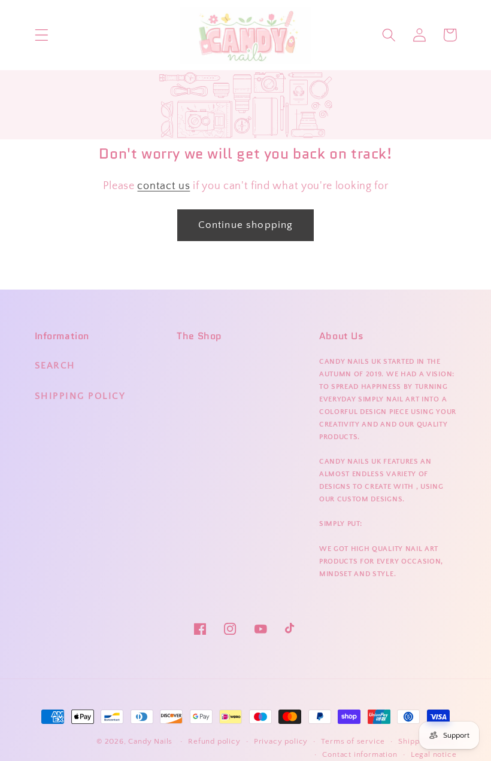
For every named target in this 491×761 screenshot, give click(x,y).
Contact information (359, 754)
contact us (163, 185)
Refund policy (214, 741)
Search (55, 365)
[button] (41, 35)
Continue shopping (245, 224)
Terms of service (353, 741)
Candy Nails (150, 741)
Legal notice (434, 754)
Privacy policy (281, 741)
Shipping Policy (80, 396)
